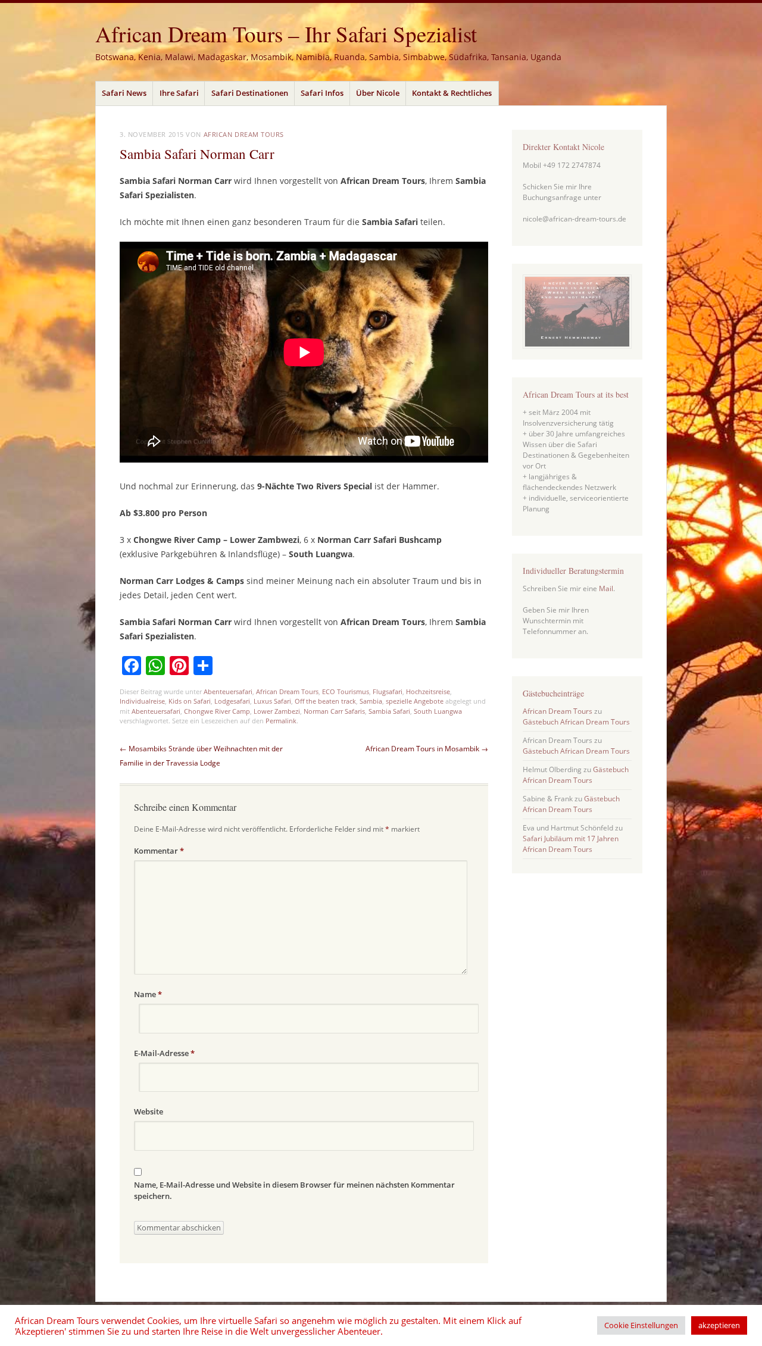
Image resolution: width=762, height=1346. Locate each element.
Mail (606, 588)
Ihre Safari (179, 93)
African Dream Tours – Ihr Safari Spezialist (286, 33)
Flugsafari (387, 691)
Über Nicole (377, 93)
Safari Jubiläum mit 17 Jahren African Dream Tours (571, 843)
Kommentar (159, 850)
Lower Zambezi (277, 711)
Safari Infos (322, 93)
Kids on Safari (189, 701)
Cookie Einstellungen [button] (641, 1325)
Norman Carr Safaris (334, 711)
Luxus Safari (272, 701)
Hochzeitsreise (428, 691)
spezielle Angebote (415, 701)
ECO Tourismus (345, 691)
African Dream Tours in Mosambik (427, 749)
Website (148, 1111)
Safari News (124, 93)
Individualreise (142, 701)
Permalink (281, 720)
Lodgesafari (232, 701)
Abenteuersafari (228, 691)
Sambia (371, 701)
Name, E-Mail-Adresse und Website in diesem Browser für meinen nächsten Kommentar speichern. (294, 1190)
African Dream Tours (244, 134)
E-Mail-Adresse (164, 1053)
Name (148, 994)
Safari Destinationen (249, 93)
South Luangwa (438, 711)
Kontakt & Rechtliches (452, 93)
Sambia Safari (389, 711)
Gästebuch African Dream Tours (576, 722)
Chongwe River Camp (217, 711)
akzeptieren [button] (719, 1325)
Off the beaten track (325, 701)
